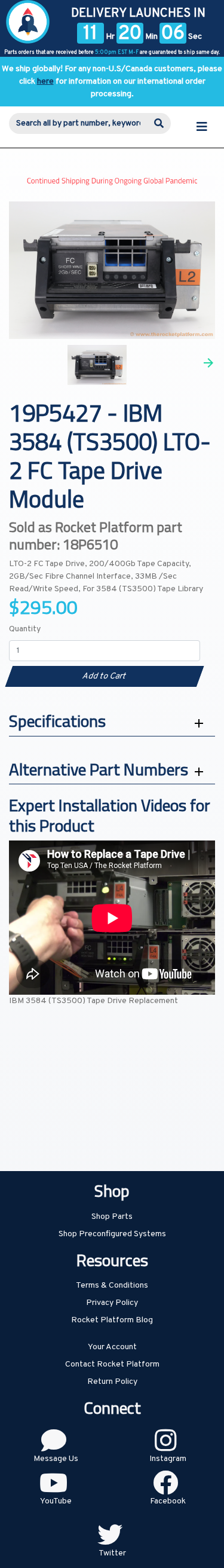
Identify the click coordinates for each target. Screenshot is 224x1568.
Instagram (167, 1459)
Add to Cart (104, 676)
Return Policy (112, 1382)
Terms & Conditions (112, 1285)
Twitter (112, 1553)
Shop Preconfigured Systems (112, 1234)
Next (208, 363)
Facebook (168, 1501)
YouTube (56, 1501)
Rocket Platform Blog (112, 1320)
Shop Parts (112, 1217)
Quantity (25, 629)
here (45, 82)
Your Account (112, 1347)
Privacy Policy (112, 1303)
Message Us (55, 1459)
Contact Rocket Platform (112, 1364)
